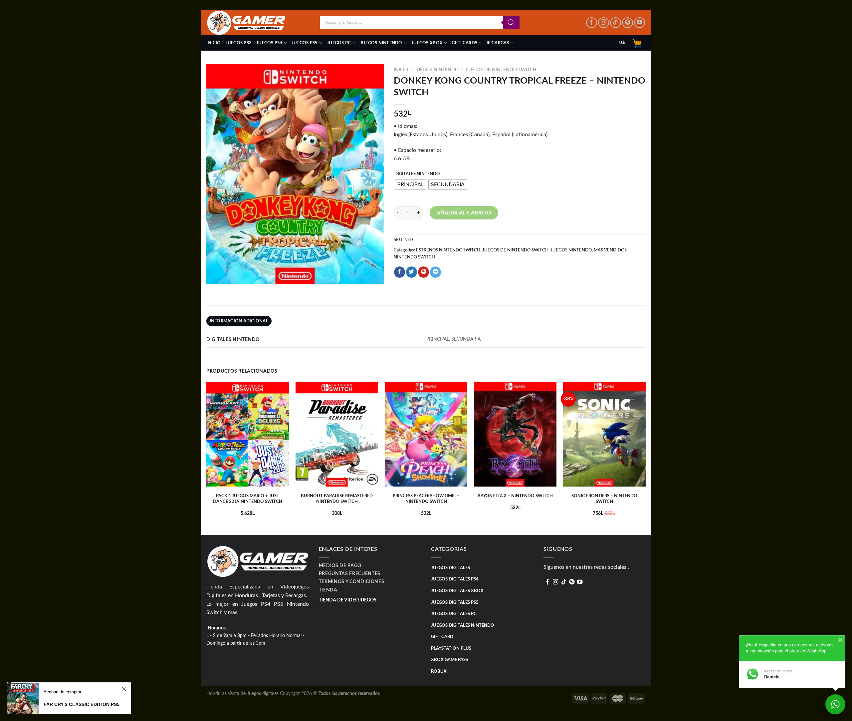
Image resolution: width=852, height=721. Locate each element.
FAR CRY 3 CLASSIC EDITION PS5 (81, 704)
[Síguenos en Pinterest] (627, 22)
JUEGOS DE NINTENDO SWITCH (500, 70)
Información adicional (239, 321)
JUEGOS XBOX (427, 43)
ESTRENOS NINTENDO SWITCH (448, 250)
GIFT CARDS (464, 43)
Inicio (213, 43)
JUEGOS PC (339, 43)
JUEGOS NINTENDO (381, 43)
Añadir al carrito (464, 212)
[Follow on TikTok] (615, 22)
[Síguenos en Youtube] (639, 22)
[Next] (645, 457)
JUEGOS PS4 (269, 43)
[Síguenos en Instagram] (603, 22)
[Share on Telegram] (435, 272)
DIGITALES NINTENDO (417, 174)
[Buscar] (511, 22)
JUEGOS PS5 (305, 43)
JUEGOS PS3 (239, 43)
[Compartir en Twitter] (411, 272)
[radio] (410, 184)
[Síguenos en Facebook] (591, 22)
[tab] (239, 321)
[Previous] (207, 457)
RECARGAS (498, 43)
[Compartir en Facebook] (399, 272)
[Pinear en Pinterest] (423, 272)
